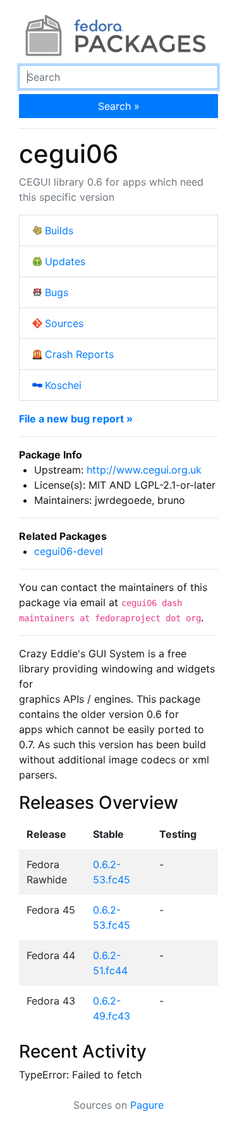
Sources (64, 323)
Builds (59, 230)
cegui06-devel (68, 551)
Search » (119, 106)
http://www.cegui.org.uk (144, 469)
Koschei (63, 385)
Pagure (147, 1105)
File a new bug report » (76, 418)
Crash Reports (79, 354)
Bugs (56, 292)
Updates (65, 261)
